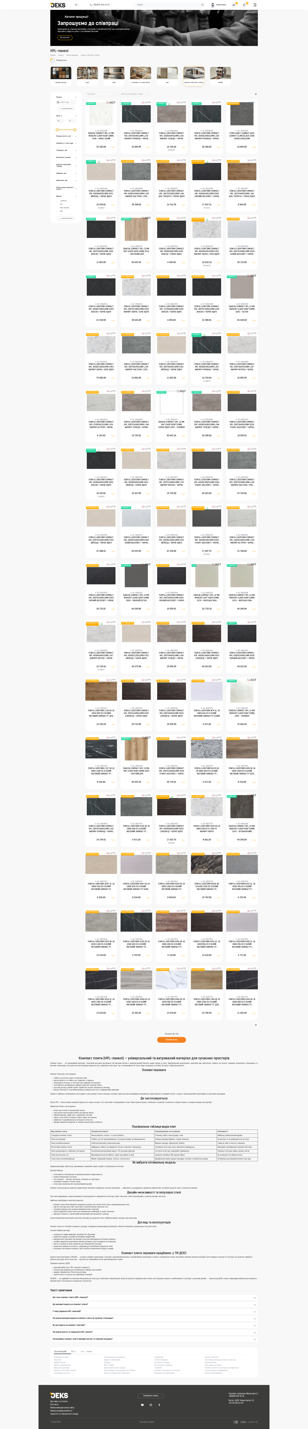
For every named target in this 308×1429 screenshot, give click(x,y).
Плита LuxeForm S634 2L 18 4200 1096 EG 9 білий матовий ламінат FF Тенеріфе (101, 1002)
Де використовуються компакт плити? (70, 1304)
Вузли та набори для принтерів (116, 1373)
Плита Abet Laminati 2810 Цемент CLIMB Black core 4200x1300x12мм (241, 136)
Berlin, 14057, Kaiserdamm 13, (241, 1401)
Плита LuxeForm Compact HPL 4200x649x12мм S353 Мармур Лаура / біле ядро (206, 251)
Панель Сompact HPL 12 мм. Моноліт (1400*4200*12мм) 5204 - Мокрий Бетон (136, 598)
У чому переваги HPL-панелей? (67, 1311)
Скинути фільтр (67, 108)
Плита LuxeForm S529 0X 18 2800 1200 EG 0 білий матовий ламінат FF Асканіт (171, 887)
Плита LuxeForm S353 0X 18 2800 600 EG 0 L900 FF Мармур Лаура (206, 829)
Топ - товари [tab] (86, 1352)
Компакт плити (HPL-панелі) (65, 1371)
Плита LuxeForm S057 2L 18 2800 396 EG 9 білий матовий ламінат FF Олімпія (101, 887)
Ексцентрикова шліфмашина (216, 1371)
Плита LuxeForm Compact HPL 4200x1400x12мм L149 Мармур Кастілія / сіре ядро (136, 194)
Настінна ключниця (162, 1363)
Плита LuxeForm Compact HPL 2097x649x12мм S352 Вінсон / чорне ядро (101, 251)
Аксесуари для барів (213, 1365)
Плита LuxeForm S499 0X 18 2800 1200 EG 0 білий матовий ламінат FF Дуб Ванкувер (242, 771)
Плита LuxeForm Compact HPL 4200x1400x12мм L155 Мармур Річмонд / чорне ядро (206, 136)
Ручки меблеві (210, 1363)
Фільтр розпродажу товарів (132, 94)
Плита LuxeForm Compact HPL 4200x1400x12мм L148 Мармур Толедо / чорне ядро (206, 425)
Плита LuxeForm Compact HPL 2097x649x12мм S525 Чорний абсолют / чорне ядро (171, 598)
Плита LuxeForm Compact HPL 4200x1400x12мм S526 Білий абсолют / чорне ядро (136, 540)
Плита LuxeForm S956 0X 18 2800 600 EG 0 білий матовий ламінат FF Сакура (171, 944)
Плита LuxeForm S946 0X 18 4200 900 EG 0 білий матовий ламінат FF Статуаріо (171, 1002)
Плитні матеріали (72, 55)
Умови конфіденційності (61, 1411)
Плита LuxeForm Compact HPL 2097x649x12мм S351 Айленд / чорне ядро (171, 367)
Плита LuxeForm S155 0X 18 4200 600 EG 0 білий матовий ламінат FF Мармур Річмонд (136, 944)
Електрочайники (161, 1360)
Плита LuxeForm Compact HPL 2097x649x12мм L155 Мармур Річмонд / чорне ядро (136, 136)
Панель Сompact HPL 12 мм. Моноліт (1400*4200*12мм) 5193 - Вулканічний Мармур (242, 829)
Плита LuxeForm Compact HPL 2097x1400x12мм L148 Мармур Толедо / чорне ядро (136, 425)
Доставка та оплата (59, 1402)
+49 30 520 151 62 (236, 1403)
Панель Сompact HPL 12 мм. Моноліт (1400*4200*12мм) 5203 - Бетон (242, 309)
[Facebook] (159, 1405)
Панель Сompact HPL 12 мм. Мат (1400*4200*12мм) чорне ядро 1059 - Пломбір (171, 424)
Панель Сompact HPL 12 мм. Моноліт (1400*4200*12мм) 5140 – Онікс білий (101, 136)
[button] (202, 5)
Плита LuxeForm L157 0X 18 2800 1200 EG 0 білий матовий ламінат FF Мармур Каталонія (101, 771)
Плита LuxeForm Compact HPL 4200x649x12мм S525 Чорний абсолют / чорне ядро (206, 194)
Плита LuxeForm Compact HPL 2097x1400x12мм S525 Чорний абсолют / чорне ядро (101, 598)
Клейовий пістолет (61, 1357)
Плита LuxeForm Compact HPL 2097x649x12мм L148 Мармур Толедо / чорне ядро (171, 656)
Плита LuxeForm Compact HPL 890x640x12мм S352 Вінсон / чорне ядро (171, 251)
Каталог (61, 55)
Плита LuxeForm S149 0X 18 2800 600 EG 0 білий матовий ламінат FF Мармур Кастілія (136, 829)
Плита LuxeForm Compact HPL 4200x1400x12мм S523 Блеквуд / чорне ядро (206, 655)
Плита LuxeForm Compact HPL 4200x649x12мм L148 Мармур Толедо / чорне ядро (171, 136)
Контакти (54, 1405)
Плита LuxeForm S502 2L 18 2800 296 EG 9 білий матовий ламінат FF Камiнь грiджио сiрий (242, 944)
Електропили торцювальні (114, 1357)
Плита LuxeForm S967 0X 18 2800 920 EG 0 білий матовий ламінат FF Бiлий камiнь (136, 887)
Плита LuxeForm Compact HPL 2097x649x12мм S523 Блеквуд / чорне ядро (171, 713)
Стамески (158, 1368)
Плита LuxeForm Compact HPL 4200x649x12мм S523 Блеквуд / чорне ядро (171, 829)
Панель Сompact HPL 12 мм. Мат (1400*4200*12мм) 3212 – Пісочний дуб (136, 251)
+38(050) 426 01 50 (236, 1396)
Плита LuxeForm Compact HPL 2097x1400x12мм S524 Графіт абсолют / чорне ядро (171, 771)
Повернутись (61, 60)
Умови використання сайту (62, 1408)
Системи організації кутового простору (220, 1360)
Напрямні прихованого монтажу (167, 1371)
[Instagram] (151, 1405)
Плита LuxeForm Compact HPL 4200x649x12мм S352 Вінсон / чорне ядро (101, 482)
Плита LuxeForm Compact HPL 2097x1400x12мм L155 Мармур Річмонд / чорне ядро (101, 829)
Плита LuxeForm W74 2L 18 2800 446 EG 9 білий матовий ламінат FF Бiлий (207, 713)
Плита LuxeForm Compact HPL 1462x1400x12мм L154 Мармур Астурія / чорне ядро (242, 540)
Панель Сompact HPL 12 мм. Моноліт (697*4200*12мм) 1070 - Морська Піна (207, 598)
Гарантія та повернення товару (64, 1414)
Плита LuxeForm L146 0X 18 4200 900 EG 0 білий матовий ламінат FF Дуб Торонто (101, 714)
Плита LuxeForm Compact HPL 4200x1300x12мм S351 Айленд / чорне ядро (171, 540)
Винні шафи (109, 1365)
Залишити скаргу (150, 1396)
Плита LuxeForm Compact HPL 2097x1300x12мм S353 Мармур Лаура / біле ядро (136, 309)
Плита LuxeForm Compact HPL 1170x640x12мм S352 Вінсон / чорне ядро (171, 309)
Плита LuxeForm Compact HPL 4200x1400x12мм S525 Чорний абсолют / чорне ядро (241, 656)
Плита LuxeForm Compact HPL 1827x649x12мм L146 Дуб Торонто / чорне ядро (242, 194)
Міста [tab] (73, 1352)
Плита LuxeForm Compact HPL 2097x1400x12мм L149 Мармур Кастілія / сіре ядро (242, 483)
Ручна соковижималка (213, 1373)
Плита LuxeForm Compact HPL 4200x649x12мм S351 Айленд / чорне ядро (101, 194)
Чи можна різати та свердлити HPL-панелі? (73, 1332)
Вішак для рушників (62, 1368)
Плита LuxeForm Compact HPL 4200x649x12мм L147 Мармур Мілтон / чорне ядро (101, 656)
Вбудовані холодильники (164, 1373)
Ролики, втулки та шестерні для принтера (221, 1368)
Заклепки (57, 1360)
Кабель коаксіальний (62, 1365)
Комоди (107, 1363)
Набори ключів (60, 1363)
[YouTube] (142, 1405)
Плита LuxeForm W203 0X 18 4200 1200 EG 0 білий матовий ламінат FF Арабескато (207, 887)
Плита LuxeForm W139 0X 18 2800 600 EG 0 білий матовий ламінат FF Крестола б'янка (207, 771)
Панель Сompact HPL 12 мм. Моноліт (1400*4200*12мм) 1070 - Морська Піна (242, 598)
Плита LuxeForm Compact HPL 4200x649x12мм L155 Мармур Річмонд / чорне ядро (206, 367)
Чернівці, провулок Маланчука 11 (243, 1394)
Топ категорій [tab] (60, 1352)
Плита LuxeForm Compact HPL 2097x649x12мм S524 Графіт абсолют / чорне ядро (242, 425)
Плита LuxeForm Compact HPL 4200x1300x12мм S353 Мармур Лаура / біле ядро (101, 367)
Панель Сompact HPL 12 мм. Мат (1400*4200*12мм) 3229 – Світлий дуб (136, 771)
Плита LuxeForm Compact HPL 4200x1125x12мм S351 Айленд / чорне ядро (136, 655)
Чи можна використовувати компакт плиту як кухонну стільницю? (83, 1318)
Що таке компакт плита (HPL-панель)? (70, 1297)
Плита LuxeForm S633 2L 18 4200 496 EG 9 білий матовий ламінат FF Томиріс (242, 887)
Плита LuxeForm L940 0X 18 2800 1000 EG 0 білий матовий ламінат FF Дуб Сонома (207, 1002)
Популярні (91, 94)
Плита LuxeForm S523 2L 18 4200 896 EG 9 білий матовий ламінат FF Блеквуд (206, 944)
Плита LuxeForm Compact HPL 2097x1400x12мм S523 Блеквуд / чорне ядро (136, 713)
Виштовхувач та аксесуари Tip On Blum (119, 1371)
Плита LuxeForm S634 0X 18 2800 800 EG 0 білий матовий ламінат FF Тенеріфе (242, 1002)
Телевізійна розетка (62, 1373)
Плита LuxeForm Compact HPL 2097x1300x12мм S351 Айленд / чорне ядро (101, 540)
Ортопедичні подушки (163, 1365)
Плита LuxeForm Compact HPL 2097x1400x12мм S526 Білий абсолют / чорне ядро (241, 252)
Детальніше (65, 37)
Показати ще (171, 1040)
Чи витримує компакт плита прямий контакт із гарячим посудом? (83, 1339)
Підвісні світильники (112, 1360)
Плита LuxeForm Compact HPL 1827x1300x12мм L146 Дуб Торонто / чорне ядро (172, 194)
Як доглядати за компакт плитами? (69, 1325)
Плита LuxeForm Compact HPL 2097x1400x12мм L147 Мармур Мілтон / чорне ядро (171, 483)
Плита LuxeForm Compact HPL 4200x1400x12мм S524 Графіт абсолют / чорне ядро (206, 483)
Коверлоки (158, 1357)
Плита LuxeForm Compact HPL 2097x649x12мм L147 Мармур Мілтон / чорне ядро (242, 367)
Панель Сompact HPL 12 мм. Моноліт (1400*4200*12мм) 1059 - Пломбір (242, 713)
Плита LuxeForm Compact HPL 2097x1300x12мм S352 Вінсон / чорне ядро (206, 309)
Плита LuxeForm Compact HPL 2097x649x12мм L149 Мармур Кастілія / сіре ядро (136, 367)
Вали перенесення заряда (114, 1368)
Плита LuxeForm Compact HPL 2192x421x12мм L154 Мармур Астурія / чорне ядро (101, 425)
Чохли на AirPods (211, 1357)
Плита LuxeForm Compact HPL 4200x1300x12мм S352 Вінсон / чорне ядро (101, 309)
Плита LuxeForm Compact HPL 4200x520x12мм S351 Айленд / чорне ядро (136, 482)
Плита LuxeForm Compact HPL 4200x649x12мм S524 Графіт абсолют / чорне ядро (206, 540)
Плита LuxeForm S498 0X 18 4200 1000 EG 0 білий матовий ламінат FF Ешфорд (136, 1002)
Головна (53, 55)
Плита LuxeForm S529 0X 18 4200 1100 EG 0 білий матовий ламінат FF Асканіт (101, 944)
